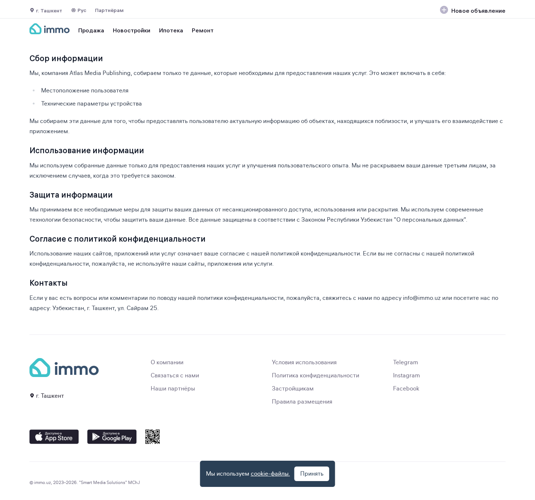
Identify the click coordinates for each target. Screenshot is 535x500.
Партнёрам (109, 10)
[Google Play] (111, 436)
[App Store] (54, 436)
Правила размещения (302, 401)
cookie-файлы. (270, 473)
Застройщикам (293, 388)
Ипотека (171, 30)
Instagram (406, 375)
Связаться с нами (175, 375)
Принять (312, 473)
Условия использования (304, 362)
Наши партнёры (173, 388)
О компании (167, 362)
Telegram (405, 362)
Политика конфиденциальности (315, 375)
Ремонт (203, 30)
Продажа (91, 30)
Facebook (406, 388)
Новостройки (131, 30)
